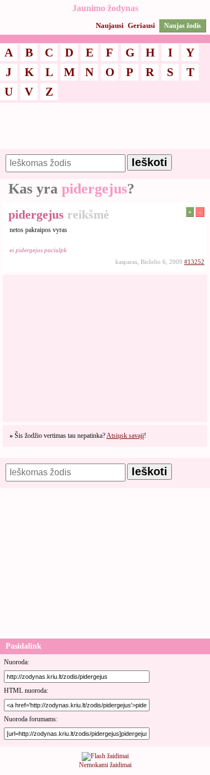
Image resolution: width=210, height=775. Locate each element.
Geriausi (141, 25)
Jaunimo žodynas (105, 8)
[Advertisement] (105, 131)
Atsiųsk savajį (125, 436)
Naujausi (110, 25)
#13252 (194, 261)
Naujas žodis (182, 26)
